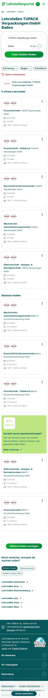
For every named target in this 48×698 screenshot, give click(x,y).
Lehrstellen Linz (10, 598)
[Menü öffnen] (43, 4)
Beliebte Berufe (27, 568)
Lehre (4, 648)
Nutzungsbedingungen (13, 690)
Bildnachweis (35, 690)
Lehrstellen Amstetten (14, 582)
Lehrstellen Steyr (11, 602)
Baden (20, 11)
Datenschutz (8, 686)
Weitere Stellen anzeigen (24, 546)
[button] (35, 46)
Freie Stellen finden (24, 54)
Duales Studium (19, 648)
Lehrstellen (11, 11)
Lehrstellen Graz (10, 586)
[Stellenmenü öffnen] (42, 101)
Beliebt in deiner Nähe (12, 573)
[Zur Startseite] (18, 4)
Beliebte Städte (9, 568)
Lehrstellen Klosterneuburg (16, 590)
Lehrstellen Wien (11, 607)
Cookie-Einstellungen (30, 686)
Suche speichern (24, 693)
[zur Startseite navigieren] (3, 12)
